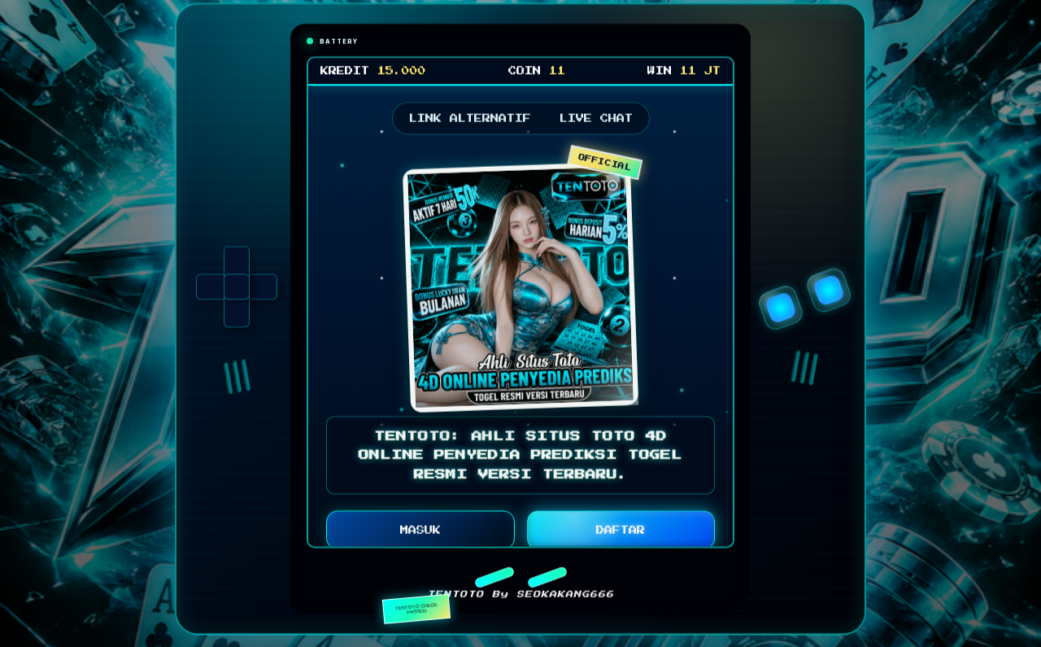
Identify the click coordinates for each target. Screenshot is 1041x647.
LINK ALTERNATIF (470, 124)
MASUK (420, 535)
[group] (236, 291)
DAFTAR (620, 535)
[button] (494, 581)
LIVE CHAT (596, 124)
